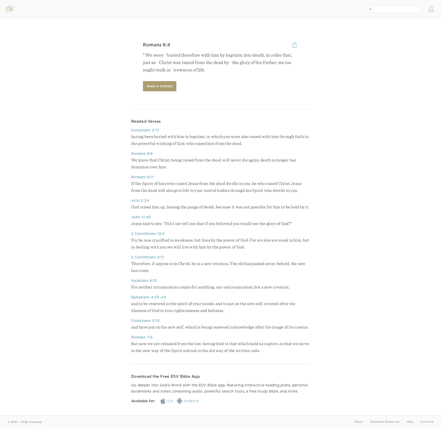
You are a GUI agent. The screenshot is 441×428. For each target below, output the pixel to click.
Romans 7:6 (142, 337)
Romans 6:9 (142, 154)
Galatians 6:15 (144, 281)
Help (410, 421)
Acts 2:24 (140, 200)
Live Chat (426, 421)
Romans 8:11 (142, 177)
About (358, 421)
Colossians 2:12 (145, 130)
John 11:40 (141, 217)
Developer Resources (385, 421)
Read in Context (160, 86)
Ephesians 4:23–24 (148, 297)
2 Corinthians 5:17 (148, 257)
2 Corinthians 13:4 (148, 234)
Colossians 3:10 (145, 321)
